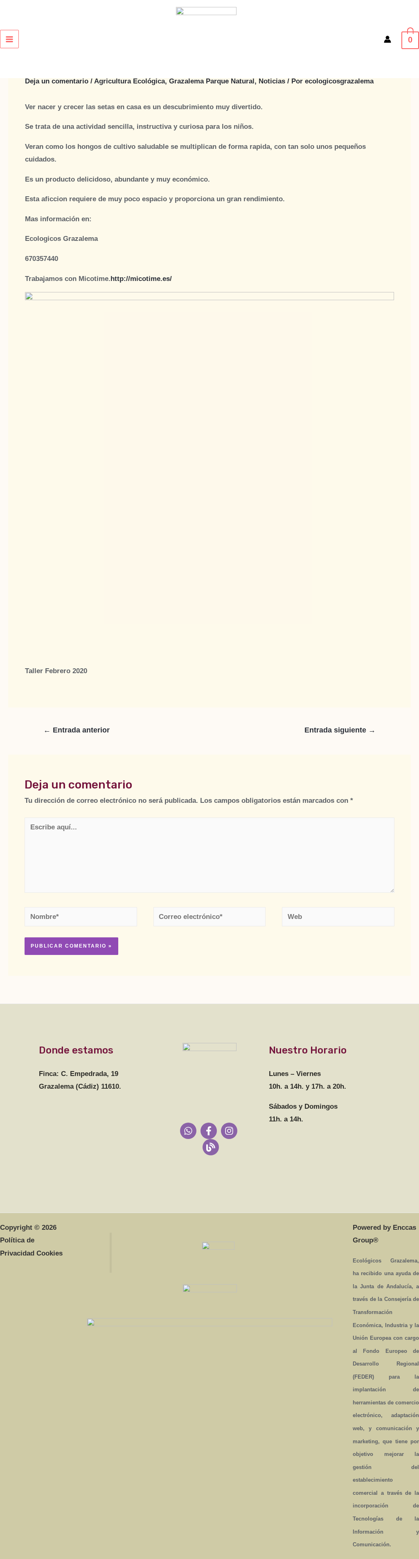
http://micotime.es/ (141, 279)
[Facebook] (208, 1131)
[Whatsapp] (188, 1131)
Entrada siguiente (340, 730)
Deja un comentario (56, 81)
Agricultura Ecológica (129, 81)
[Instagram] (229, 1131)
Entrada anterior (76, 730)
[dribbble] (211, 1147)
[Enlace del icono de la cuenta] (387, 39)
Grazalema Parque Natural (212, 81)
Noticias (272, 81)
